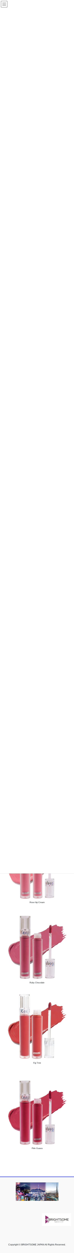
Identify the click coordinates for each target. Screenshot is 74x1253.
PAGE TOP (68, 1212)
